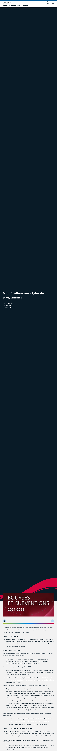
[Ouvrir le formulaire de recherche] (48, 2)
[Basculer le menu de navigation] (53, 2)
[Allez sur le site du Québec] (8, 3)
